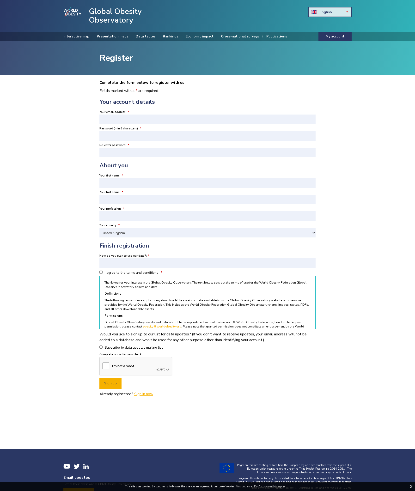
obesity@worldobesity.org (162, 326)
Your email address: (114, 112)
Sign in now (143, 394)
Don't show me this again (269, 486)
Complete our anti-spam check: (120, 354)
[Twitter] (77, 466)
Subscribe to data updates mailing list (133, 347)
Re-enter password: (114, 145)
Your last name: (111, 192)
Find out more (244, 486)
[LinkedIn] (86, 466)
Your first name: (111, 175)
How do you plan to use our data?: (124, 256)
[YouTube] (66, 466)
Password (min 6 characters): (120, 128)
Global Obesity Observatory (115, 15)
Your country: (109, 225)
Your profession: (111, 209)
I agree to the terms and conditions (133, 272)
